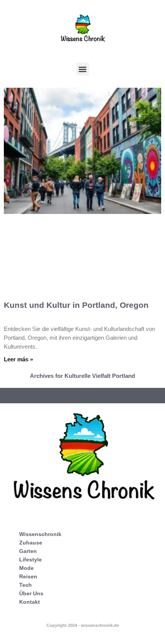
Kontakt (29, 602)
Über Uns (31, 593)
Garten (28, 551)
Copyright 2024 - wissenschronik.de (82, 625)
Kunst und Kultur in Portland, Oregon (76, 305)
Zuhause (30, 542)
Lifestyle (30, 559)
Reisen (28, 576)
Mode (26, 568)
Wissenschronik (40, 534)
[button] (82, 69)
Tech (25, 585)
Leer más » (18, 359)
